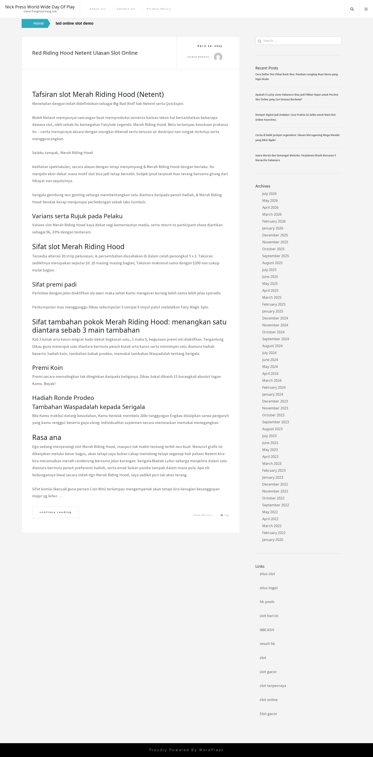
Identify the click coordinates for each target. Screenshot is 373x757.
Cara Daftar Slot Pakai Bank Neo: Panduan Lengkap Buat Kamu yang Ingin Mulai (296, 77)
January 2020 (272, 539)
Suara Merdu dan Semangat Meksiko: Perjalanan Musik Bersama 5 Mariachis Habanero (295, 158)
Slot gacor (268, 713)
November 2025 (275, 242)
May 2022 (270, 512)
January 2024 (272, 394)
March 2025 (271, 297)
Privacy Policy (159, 9)
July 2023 (269, 435)
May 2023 (270, 449)
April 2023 (270, 456)
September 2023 (275, 422)
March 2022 (271, 525)
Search (352, 9)
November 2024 (275, 325)
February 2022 (274, 532)
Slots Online (202, 515)
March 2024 (271, 380)
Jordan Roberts (198, 57)
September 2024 (275, 339)
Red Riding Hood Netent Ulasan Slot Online (85, 52)
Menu (366, 9)
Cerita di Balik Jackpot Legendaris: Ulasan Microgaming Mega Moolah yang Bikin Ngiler (297, 137)
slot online (269, 699)
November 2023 (275, 408)
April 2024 (270, 373)
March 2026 (271, 214)
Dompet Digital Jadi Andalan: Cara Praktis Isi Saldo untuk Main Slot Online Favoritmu (295, 117)
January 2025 (272, 311)
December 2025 (275, 235)
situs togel (269, 587)
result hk (267, 643)
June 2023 (270, 442)
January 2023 (272, 477)
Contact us (126, 9)
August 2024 (272, 345)
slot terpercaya (273, 685)
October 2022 (273, 498)
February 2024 (274, 387)
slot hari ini (269, 615)
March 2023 (271, 463)
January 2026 (272, 228)
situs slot (267, 573)
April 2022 (270, 518)
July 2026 (269, 193)
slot (263, 657)
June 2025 (270, 276)
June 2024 (270, 359)
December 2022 (275, 484)
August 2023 (272, 429)
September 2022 (275, 505)
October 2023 (273, 415)
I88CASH (267, 629)
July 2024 (269, 352)
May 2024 (270, 366)
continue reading (56, 512)
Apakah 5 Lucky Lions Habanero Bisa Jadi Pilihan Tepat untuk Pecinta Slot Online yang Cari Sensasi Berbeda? (296, 97)
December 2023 (275, 401)
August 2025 (272, 262)
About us (97, 9)
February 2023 (274, 470)
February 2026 (274, 221)
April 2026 (270, 207)
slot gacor (268, 671)
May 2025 (270, 283)
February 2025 (274, 304)
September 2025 (275, 255)
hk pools (267, 601)
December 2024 (275, 318)
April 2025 (270, 290)
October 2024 (273, 332)
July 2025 (269, 269)
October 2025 (273, 249)
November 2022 (275, 491)
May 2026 (270, 200)
